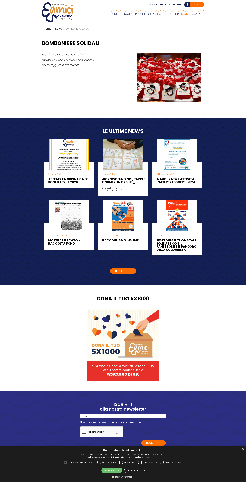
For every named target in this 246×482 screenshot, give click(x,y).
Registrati (153, 443)
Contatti (197, 14)
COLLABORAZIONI (157, 14)
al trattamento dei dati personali (120, 422)
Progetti (139, 14)
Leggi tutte (123, 271)
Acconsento (112, 422)
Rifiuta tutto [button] (134, 470)
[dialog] (123, 464)
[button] (123, 477)
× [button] (243, 449)
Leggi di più (157, 457)
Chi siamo (126, 14)
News (184, 14)
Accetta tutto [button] (112, 470)
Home (114, 14)
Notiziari (174, 14)
